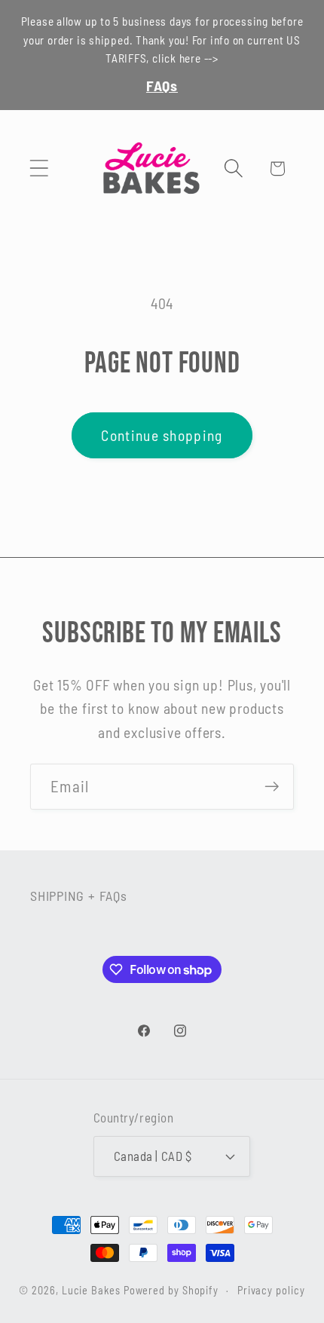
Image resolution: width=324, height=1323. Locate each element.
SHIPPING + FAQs (78, 895)
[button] (38, 168)
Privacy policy (271, 1290)
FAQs (162, 85)
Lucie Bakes (91, 1290)
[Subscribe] (271, 787)
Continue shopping (161, 435)
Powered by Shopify (171, 1290)
